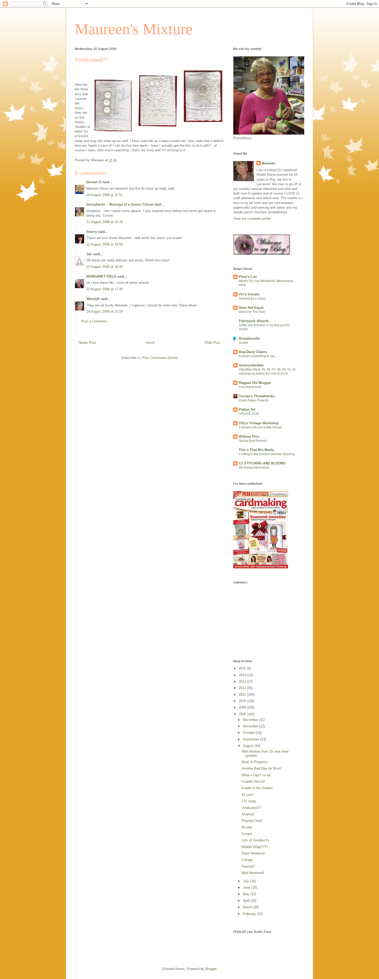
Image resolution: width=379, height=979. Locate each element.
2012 (243, 688)
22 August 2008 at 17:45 (104, 289)
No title (247, 827)
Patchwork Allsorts (254, 321)
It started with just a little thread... (261, 427)
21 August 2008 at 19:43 (104, 267)
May (246, 894)
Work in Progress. (255, 762)
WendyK (93, 299)
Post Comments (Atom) (160, 358)
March (248, 907)
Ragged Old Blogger (255, 383)
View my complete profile (252, 219)
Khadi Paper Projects (253, 400)
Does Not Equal (251, 308)
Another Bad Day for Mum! (262, 768)
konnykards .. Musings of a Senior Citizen (119, 204)
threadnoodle (249, 338)
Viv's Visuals (249, 294)
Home (150, 343)
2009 (243, 707)
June (247, 887)
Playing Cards (252, 821)
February (250, 914)
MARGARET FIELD (101, 276)
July (246, 881)
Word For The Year (252, 312)
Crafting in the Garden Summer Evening (267, 454)
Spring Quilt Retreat (252, 441)
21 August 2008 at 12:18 (104, 222)
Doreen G (93, 182)
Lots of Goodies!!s (255, 840)
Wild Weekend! (253, 873)
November (251, 726)
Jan (89, 254)
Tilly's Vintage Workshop (259, 423)
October (249, 733)
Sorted (243, 343)
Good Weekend (253, 853)
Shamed (248, 814)
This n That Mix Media (256, 450)
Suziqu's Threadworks (256, 396)
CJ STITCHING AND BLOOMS (262, 463)
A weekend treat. (250, 387)
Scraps (247, 834)
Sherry (91, 232)
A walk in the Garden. (258, 788)
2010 (243, 701)
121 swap (249, 801)
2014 (243, 675)
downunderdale (251, 365)
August (248, 746)
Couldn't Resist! (253, 781)
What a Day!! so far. (256, 775)
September (251, 739)
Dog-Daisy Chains (253, 352)
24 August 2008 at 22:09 (104, 311)
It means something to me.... (258, 356)
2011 (243, 694)
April (247, 901)
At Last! (247, 795)
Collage (247, 860)
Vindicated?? (251, 808)
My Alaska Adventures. (254, 467)
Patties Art (247, 409)
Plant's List (248, 277)
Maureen (268, 163)
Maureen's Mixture (134, 29)
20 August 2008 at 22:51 (104, 195)
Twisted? (248, 866)
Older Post (212, 343)
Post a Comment (93, 321)
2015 (243, 668)
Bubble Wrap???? (255, 847)
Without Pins (249, 436)
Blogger (210, 969)
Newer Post (87, 343)
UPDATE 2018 (249, 414)
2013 (243, 681)
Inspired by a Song (252, 298)
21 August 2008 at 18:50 (104, 244)
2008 (243, 714)
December (251, 720)
